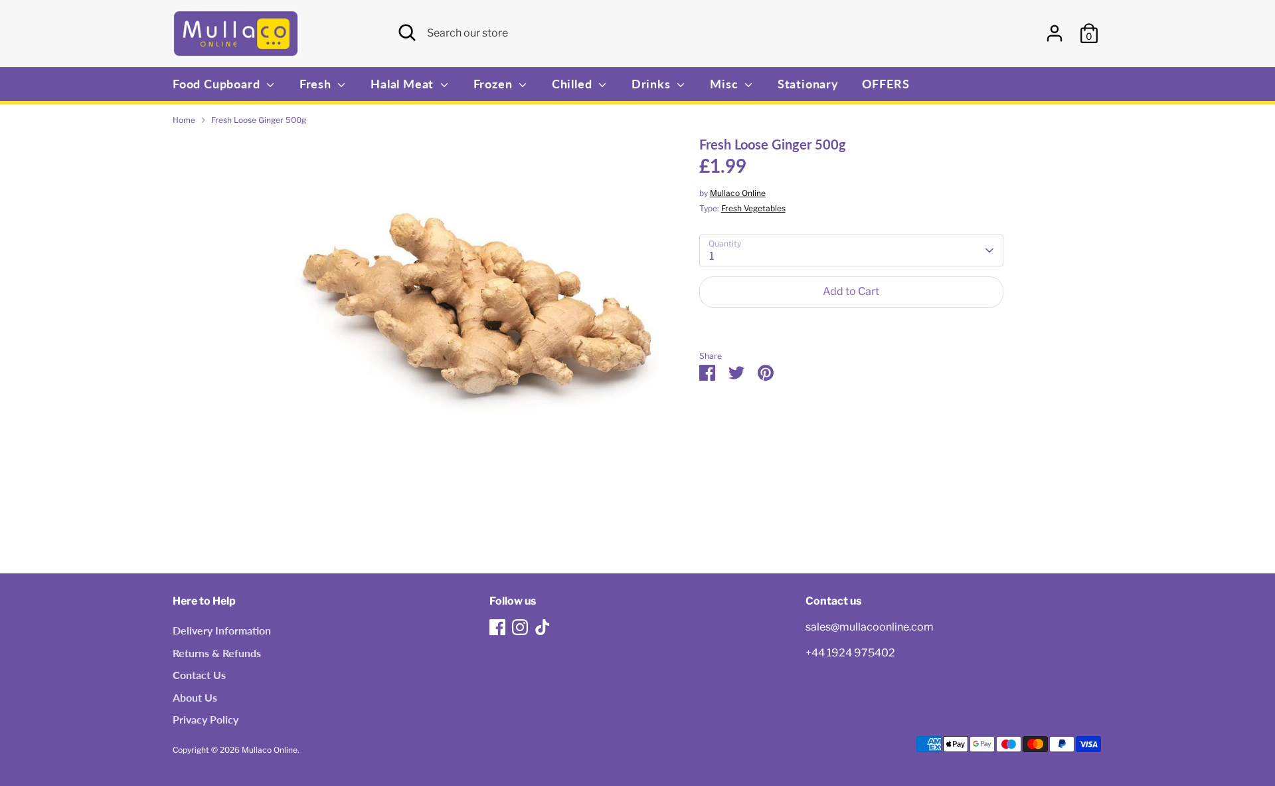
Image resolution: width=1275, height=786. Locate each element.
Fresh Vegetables (753, 208)
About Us (195, 697)
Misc (725, 83)
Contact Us (199, 674)
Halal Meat (404, 83)
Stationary (808, 83)
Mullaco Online (738, 193)
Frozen (494, 83)
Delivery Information (222, 630)
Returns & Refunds (217, 652)
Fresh (317, 83)
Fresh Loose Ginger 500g (258, 120)
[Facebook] (497, 627)
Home (184, 120)
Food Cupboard (218, 83)
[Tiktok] (543, 627)
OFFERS (886, 83)
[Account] (1054, 33)
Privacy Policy (205, 719)
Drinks (653, 83)
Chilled (573, 83)
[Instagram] (520, 627)
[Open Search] (407, 32)
